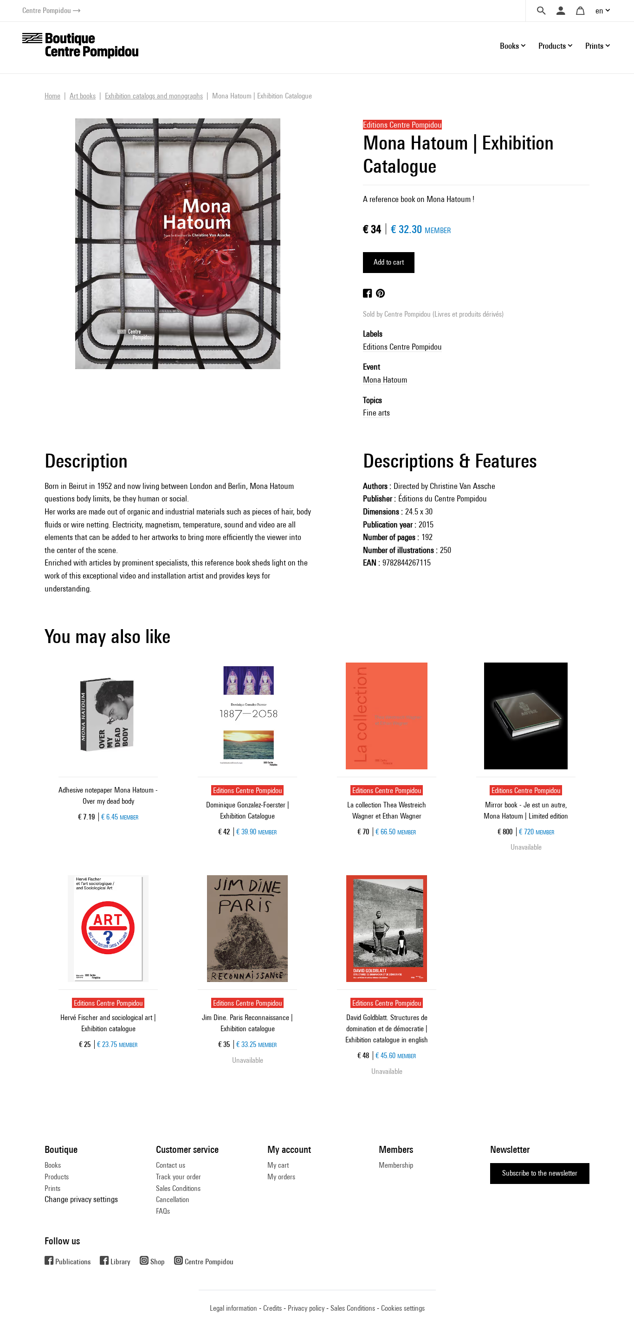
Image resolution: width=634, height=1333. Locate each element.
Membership (396, 1165)
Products (57, 1176)
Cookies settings (403, 1308)
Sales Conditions (178, 1188)
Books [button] (509, 46)
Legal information (233, 1308)
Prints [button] (594, 46)
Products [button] (552, 46)
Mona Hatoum (385, 379)
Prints (52, 1188)
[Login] (560, 10)
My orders (281, 1176)
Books (53, 1165)
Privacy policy (306, 1308)
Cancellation (172, 1199)
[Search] (541, 11)
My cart (278, 1165)
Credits (272, 1308)
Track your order (178, 1176)
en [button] (599, 10)
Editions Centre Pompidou (402, 346)
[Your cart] (580, 10)
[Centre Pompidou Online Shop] (80, 45)
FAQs (163, 1211)
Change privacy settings (81, 1199)
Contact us (170, 1165)
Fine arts (376, 412)
